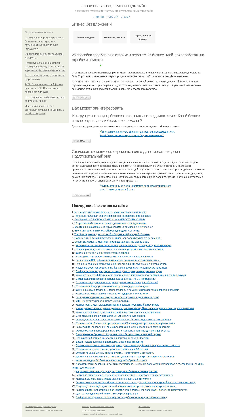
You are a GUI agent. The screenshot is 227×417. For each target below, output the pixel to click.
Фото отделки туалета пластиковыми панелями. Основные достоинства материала (123, 319)
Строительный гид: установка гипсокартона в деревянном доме (112, 286)
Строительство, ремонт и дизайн (113, 5)
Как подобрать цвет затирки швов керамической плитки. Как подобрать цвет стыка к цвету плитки (131, 390)
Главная (98, 16)
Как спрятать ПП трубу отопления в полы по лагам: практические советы (118, 260)
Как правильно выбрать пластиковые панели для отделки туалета (113, 378)
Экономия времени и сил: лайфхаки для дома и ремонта (106, 230)
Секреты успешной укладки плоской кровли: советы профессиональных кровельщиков (126, 386)
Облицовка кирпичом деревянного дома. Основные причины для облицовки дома (123, 330)
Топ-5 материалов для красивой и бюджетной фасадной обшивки (112, 234)
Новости (112, 16)
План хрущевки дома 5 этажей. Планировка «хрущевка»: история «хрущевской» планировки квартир (45, 67)
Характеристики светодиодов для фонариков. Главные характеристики (117, 371)
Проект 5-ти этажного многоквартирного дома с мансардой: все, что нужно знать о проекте (128, 345)
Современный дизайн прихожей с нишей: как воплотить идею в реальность (117, 238)
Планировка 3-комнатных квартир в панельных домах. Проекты (112, 338)
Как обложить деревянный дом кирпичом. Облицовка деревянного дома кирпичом (123, 327)
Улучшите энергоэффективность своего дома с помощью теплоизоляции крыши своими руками (131, 275)
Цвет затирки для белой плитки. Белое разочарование (107, 393)
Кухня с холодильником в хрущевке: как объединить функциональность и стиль (121, 264)
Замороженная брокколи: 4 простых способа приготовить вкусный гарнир (118, 334)
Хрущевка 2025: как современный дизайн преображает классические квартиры (121, 267)
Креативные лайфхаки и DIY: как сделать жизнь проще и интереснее (113, 227)
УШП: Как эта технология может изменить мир (102, 301)
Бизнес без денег (86, 37)
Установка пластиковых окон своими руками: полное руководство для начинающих (123, 245)
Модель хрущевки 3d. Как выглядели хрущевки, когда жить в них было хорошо (44, 110)
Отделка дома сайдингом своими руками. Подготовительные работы (115, 352)
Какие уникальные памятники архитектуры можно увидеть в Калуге (114, 256)
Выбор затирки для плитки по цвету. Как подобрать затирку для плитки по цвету (121, 397)
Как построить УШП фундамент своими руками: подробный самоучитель (117, 304)
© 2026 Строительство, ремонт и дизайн (40, 407)
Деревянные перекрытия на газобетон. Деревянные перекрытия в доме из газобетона (125, 356)
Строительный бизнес (143, 37)
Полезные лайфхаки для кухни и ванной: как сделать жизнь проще (112, 215)
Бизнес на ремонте (114, 37)
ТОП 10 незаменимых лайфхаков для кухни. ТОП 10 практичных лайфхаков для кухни (44, 88)
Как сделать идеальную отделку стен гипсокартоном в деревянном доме (117, 297)
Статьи (125, 16)
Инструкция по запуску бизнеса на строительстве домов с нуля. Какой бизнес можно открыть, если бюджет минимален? (136, 118)
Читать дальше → (81, 97)
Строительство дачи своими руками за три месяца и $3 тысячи (112, 349)
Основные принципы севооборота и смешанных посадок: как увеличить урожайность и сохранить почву (135, 382)
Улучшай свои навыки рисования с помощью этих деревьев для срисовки (118, 312)
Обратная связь (144, 407)
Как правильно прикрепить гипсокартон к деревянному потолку (112, 293)
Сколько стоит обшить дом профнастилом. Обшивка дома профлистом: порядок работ (125, 323)
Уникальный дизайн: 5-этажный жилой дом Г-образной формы (111, 360)
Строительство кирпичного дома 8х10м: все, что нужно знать (110, 315)
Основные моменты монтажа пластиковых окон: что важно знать (111, 241)
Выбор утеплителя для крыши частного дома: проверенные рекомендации (119, 271)
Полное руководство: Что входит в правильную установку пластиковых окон (120, 249)
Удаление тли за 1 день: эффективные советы (102, 252)
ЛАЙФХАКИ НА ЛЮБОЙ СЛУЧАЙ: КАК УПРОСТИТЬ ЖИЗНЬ (109, 219)
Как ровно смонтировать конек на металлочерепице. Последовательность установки (124, 375)
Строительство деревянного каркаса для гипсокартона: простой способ (117, 282)
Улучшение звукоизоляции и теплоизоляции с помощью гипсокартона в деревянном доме (127, 290)
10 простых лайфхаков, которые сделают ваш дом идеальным (110, 223)
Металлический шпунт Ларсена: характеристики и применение (110, 212)
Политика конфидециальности (93, 410)
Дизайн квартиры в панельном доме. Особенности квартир (109, 341)
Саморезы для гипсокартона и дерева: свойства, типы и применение (115, 278)
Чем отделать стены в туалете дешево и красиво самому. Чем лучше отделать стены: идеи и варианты (135, 308)
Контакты (85, 407)
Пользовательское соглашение (102, 407)
